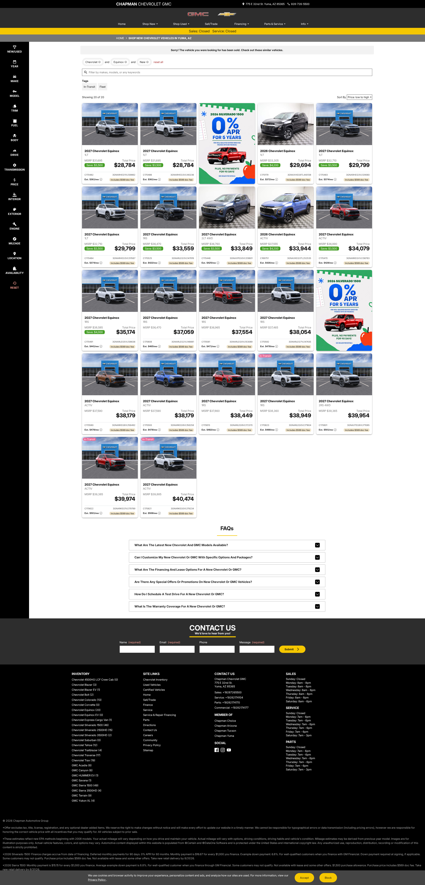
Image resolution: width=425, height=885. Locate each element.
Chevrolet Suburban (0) (86, 740)
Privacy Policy (152, 745)
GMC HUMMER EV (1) (85, 775)
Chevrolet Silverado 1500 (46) (90, 725)
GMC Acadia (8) (82, 765)
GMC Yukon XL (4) (83, 800)
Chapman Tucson (225, 730)
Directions (149, 725)
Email (170, 642)
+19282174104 (234, 697)
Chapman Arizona (225, 725)
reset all (158, 62)
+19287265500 (232, 692)
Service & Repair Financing (159, 715)
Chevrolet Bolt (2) (83, 694)
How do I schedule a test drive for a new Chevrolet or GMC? (179, 594)
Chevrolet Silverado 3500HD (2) (92, 735)
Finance (148, 704)
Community (150, 740)
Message (251, 642)
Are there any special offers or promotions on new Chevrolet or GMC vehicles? (193, 582)
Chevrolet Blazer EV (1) (86, 689)
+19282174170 (231, 702)
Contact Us (150, 730)
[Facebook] (216, 750)
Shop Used (180, 24)
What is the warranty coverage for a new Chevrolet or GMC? (179, 606)
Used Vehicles (152, 684)
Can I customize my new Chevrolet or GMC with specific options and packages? (193, 557)
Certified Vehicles (154, 689)
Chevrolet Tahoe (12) (84, 745)
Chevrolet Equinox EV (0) (87, 715)
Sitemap (148, 750)
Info (303, 24)
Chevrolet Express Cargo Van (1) (92, 720)
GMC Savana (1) (81, 780)
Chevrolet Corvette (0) (86, 704)
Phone (203, 642)
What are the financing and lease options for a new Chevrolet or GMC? (187, 569)
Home (122, 24)
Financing (240, 24)
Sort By (341, 97)
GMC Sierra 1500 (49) (85, 785)
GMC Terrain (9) (82, 795)
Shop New (148, 24)
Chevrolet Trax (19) (83, 760)
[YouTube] (229, 750)
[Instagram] (222, 750)
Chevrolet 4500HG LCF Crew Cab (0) (95, 679)
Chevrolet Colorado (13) (87, 699)
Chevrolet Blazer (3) (84, 684)
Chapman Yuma (224, 735)
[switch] (89, 86)
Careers (148, 735)
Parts (146, 720)
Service (147, 710)
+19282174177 (240, 707)
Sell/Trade (211, 24)
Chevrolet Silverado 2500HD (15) (92, 730)
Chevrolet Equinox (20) (86, 710)
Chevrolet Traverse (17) (86, 755)
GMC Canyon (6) (82, 770)
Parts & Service (273, 24)
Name (130, 642)
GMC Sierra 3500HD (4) (86, 790)
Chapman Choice (225, 720)
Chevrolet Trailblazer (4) (87, 750)
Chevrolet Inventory (155, 679)
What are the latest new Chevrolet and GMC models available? (181, 545)
